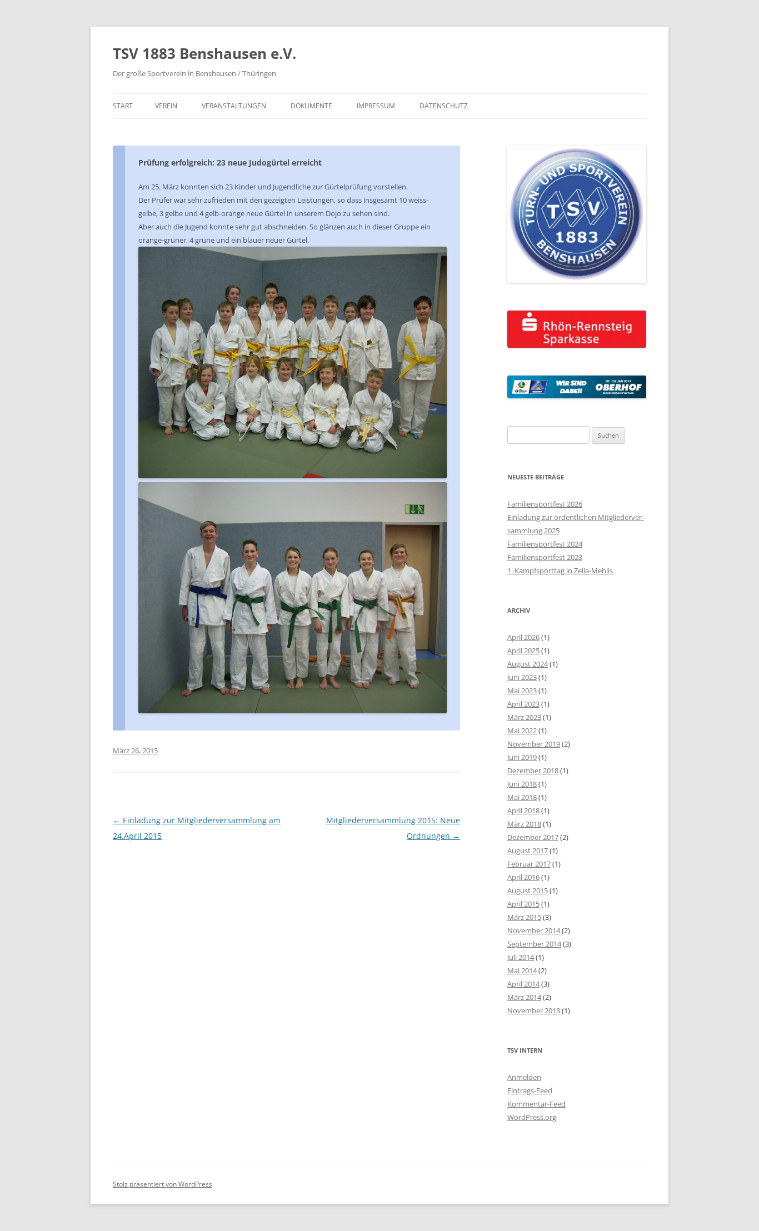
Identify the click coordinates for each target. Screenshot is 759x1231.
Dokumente (311, 106)
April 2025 (523, 650)
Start (123, 106)
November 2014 (533, 930)
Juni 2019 (522, 757)
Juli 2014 (520, 957)
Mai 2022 (522, 730)
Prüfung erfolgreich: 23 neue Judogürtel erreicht (230, 162)
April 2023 (523, 704)
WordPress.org (531, 1117)
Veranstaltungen (234, 106)
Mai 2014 (522, 970)
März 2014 (524, 997)
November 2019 (533, 744)
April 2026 (523, 637)
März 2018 (524, 824)
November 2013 (533, 1010)
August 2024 (527, 664)
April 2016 (523, 877)
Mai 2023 (522, 690)
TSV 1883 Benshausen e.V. (204, 53)
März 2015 (524, 917)
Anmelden (524, 1077)
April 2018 (523, 810)
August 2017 (527, 850)
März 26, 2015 (135, 750)
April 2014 (523, 984)
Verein (166, 106)
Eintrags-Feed (529, 1090)
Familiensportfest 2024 (544, 544)
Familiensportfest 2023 (544, 557)
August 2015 (527, 890)
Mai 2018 (522, 797)
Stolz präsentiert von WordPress (162, 1184)
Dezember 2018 (532, 770)
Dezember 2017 (532, 837)
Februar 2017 (529, 864)
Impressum (376, 106)
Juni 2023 (522, 677)
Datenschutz (444, 106)
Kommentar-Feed (536, 1104)
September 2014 (534, 944)
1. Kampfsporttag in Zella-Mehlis (560, 571)
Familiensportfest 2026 (544, 504)
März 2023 (524, 717)
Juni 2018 (522, 784)
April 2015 (523, 904)
